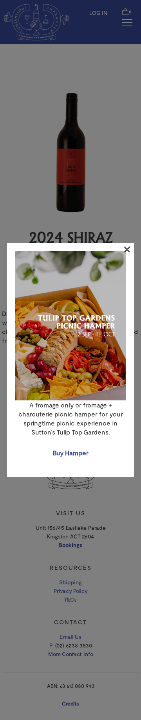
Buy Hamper (71, 452)
